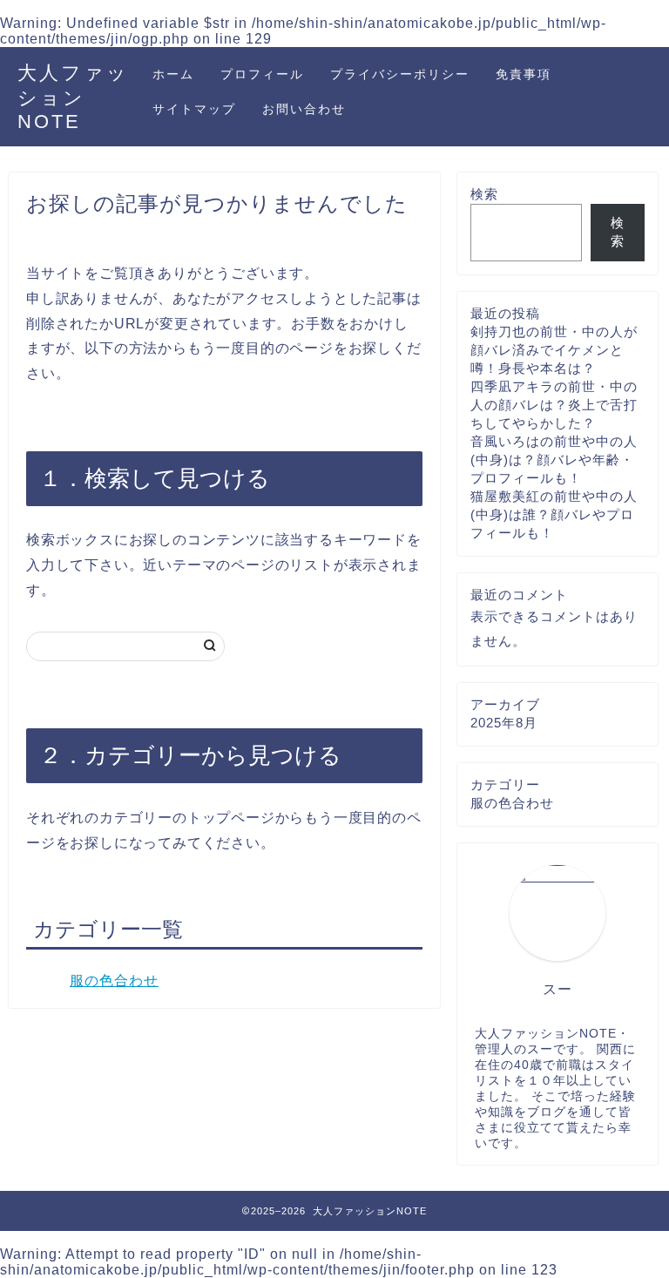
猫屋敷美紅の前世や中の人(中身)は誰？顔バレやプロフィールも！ (554, 514)
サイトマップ (194, 109)
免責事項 (523, 74)
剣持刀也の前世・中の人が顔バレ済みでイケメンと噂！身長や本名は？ (554, 349)
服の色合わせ (114, 980)
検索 (484, 193)
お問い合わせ (304, 109)
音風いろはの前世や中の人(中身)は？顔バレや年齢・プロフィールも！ (554, 459)
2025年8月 (503, 722)
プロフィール (262, 74)
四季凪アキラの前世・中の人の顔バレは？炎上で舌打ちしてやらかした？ (554, 404)
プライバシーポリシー (400, 74)
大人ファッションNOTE (73, 97)
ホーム (173, 74)
